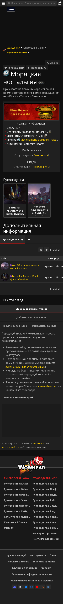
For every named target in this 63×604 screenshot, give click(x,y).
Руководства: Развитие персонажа (17, 494)
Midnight (9, 527)
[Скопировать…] (40, 249)
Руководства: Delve (16, 489)
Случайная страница (24, 567)
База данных (13, 47)
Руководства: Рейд (16, 511)
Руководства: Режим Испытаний (46, 527)
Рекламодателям (19, 561)
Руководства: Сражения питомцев (46, 516)
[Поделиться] (60, 3)
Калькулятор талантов (17, 516)
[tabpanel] (31, 269)
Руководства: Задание (46, 505)
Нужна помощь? (16, 555)
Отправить (41, 155)
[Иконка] (6, 73)
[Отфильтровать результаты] (46, 249)
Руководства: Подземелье (46, 494)
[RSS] (42, 587)
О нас (53, 555)
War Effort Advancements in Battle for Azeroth (25, 267)
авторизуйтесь (39, 443)
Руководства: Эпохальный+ (17, 500)
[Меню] (3, 3)
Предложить (41, 167)
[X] (20, 587)
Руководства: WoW (16, 478)
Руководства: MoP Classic (46, 478)
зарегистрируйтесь (10, 447)
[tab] (12, 239)
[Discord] (14, 587)
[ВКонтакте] (48, 587)
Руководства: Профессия (17, 505)
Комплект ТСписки (15, 522)
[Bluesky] (25, 587)
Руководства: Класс (16, 483)
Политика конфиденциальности (31, 574)
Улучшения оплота (16, 52)
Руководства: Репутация (46, 511)
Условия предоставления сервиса (31, 580)
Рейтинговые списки (46, 538)
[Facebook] (31, 587)
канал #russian (47, 386)
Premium (46, 567)
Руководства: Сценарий (46, 522)
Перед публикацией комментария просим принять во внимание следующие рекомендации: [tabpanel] (31, 390)
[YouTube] (37, 587)
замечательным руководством (25, 366)
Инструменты (38, 555)
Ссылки (54, 62)
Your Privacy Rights (44, 561)
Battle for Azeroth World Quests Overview (24, 278)
